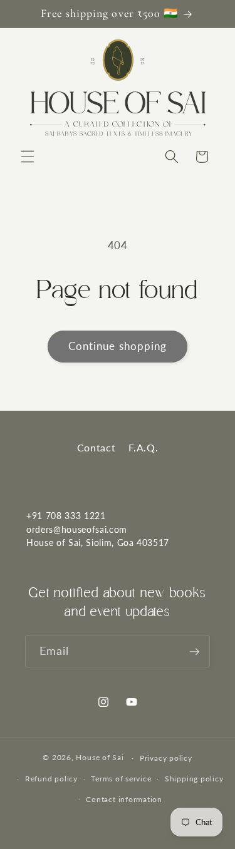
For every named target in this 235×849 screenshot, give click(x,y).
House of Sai (99, 758)
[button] (28, 157)
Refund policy (51, 778)
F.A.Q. (143, 447)
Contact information (124, 799)
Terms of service (121, 778)
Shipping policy (194, 778)
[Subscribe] (194, 651)
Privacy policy (166, 758)
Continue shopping (117, 346)
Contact (96, 447)
